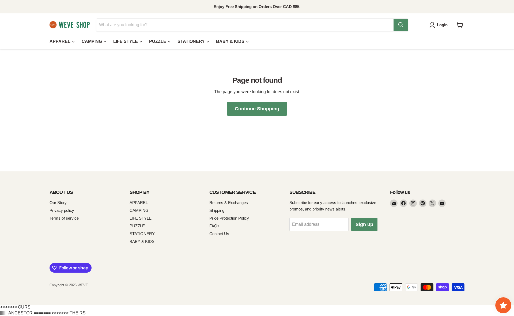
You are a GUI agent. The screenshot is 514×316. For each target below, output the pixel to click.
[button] (439, 25)
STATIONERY (191, 41)
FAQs (214, 226)
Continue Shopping (257, 108)
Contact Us (219, 233)
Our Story (58, 202)
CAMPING (92, 41)
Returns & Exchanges (228, 202)
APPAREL (60, 41)
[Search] (401, 25)
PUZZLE (158, 41)
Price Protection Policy (229, 218)
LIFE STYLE (126, 41)
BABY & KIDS (230, 41)
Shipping (216, 210)
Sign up (364, 224)
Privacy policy (62, 210)
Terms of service (64, 218)
